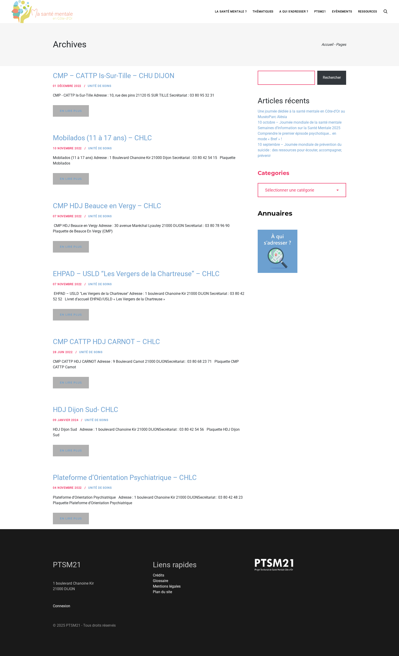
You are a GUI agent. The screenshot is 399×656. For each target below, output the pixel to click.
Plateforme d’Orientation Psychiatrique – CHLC (125, 477)
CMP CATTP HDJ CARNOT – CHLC (106, 342)
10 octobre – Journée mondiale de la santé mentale (300, 122)
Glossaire (160, 581)
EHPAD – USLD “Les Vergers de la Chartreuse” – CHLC (136, 274)
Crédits (158, 575)
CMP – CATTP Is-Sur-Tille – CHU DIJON (113, 76)
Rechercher (332, 77)
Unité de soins (99, 86)
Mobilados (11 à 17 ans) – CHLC (102, 138)
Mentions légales (167, 586)
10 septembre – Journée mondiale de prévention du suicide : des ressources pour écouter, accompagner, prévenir (300, 150)
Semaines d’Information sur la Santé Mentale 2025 (299, 128)
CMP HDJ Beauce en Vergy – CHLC (107, 206)
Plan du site (162, 592)
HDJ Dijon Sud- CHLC (85, 410)
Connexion (61, 606)
